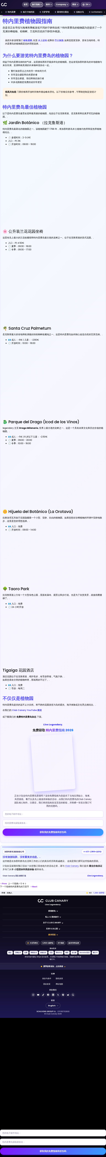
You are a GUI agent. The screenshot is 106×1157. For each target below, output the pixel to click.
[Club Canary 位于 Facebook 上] (48, 995)
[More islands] (104, 12)
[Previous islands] (1, 12)
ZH (87, 4)
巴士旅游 (59, 40)
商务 (74, 4)
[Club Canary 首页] (4, 5)
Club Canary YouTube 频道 (27, 710)
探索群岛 (52, 911)
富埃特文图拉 (63, 12)
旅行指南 (36, 4)
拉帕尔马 (80, 12)
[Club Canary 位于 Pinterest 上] (63, 995)
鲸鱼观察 (27, 40)
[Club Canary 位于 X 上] (58, 995)
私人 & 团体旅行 (52, 917)
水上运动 (42, 40)
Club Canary (72, 865)
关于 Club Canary (52, 922)
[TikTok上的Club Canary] (43, 995)
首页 (26, 4)
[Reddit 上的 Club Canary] (68, 995)
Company (61, 4)
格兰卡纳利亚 (29, 12)
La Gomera (96, 12)
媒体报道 (52, 934)
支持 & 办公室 (52, 928)
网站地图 (59, 984)
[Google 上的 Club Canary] (73, 995)
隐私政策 (59, 978)
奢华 (48, 4)
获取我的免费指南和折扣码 (53, 832)
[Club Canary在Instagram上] (33, 995)
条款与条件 (46, 978)
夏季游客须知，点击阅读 (53, 966)
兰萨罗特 (46, 12)
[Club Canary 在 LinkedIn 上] (53, 995)
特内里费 (11, 12)
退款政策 (46, 984)
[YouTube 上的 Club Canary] (38, 995)
